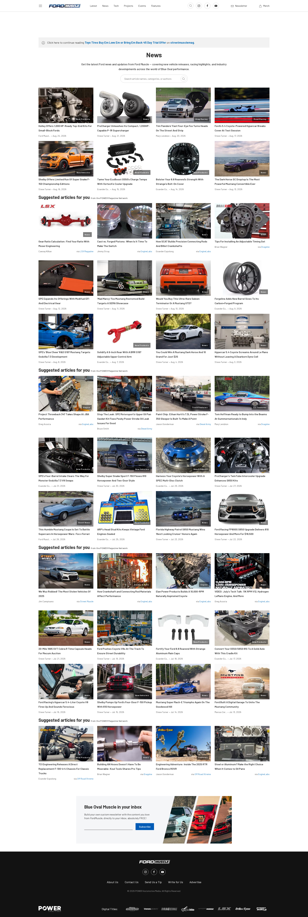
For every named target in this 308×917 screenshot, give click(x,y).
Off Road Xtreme (85, 778)
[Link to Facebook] (207, 6)
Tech (116, 5)
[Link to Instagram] (199, 6)
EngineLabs (146, 251)
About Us (112, 882)
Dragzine (265, 246)
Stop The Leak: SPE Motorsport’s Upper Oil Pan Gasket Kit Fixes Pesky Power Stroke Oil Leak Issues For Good (124, 419)
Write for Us (175, 882)
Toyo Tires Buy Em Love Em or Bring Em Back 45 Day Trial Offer (125, 42)
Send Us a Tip (153, 882)
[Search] (183, 79)
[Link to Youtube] (216, 6)
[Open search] (190, 6)
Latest (93, 5)
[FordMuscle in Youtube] (162, 872)
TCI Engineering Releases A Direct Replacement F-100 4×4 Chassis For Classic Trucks (63, 769)
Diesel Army (146, 428)
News (105, 5)
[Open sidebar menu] (40, 6)
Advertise (195, 882)
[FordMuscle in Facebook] (154, 872)
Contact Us (131, 882)
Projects (128, 5)
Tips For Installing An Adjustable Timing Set (240, 241)
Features (156, 5)
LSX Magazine (86, 251)
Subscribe (145, 826)
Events (142, 5)
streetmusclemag (182, 42)
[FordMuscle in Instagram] (145, 872)
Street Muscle (86, 601)
